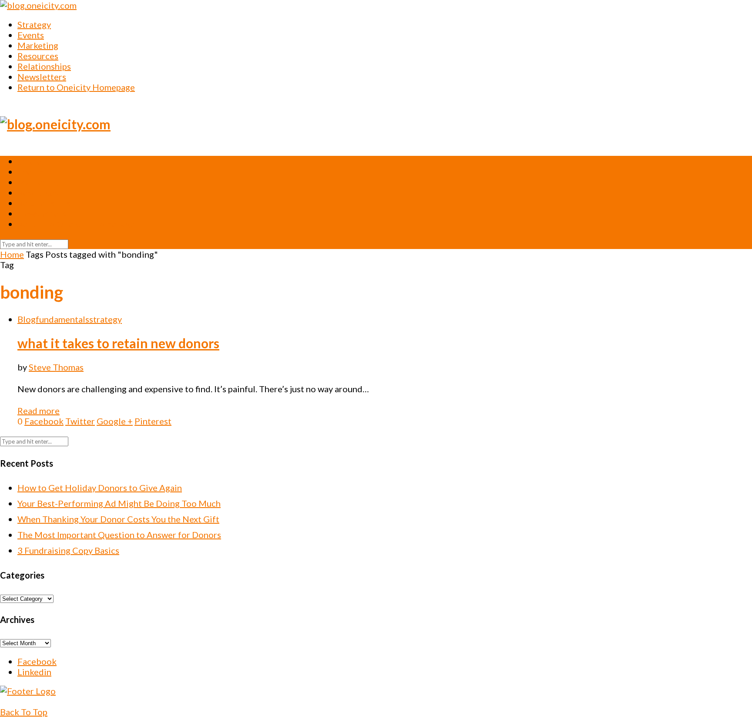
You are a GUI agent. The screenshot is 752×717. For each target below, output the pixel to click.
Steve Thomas (56, 367)
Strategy (34, 24)
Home (12, 254)
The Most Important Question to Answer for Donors (119, 534)
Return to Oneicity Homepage (76, 87)
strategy (105, 319)
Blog (26, 319)
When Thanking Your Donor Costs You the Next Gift (118, 519)
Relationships (44, 66)
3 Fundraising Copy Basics (68, 550)
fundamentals (62, 319)
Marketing (37, 45)
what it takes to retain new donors (118, 343)
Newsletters (41, 76)
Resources (37, 55)
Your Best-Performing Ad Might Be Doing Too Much (119, 503)
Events (30, 35)
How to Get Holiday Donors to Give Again (99, 487)
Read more (38, 410)
